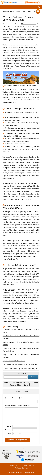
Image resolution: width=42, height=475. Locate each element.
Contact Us (26, 465)
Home (5, 12)
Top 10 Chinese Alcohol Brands (14, 361)
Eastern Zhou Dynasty (27, 274)
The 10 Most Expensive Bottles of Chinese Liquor (21, 364)
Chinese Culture (14, 12)
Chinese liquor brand (28, 24)
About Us (13, 465)
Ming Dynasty (12, 308)
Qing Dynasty (29, 316)
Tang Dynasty (10, 290)
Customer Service (21, 468)
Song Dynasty (17, 295)
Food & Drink (26, 12)
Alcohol (35, 12)
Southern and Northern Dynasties (26, 277)
